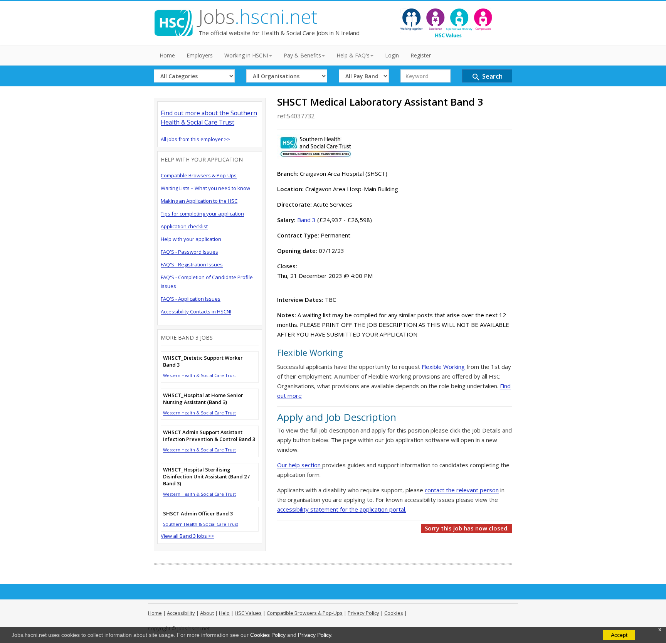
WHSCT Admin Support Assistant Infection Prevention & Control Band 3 (209, 436)
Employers (200, 55)
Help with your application (191, 239)
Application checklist (184, 226)
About (207, 612)
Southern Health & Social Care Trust (200, 524)
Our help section (299, 465)
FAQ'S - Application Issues (190, 298)
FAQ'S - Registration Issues (192, 264)
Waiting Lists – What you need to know (205, 188)
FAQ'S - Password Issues (189, 251)
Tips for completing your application (202, 213)
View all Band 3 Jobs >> (187, 535)
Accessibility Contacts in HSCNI (196, 311)
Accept (619, 635)
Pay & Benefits (302, 55)
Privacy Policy (314, 635)
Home (167, 55)
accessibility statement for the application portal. (341, 509)
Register (420, 55)
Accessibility (181, 612)
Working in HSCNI (246, 55)
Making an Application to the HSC (199, 200)
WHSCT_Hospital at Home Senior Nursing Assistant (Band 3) (203, 399)
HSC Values (248, 612)
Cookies (393, 612)
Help (224, 612)
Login (392, 55)
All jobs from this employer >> (195, 139)
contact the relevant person (462, 490)
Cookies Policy (268, 635)
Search (487, 77)
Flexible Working (444, 366)
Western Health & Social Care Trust (199, 375)
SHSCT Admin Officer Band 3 (198, 513)
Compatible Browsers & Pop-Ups (199, 175)
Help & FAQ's (353, 55)
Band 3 (306, 220)
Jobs (258, 16)
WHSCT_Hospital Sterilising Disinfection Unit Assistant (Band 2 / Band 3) (206, 476)
